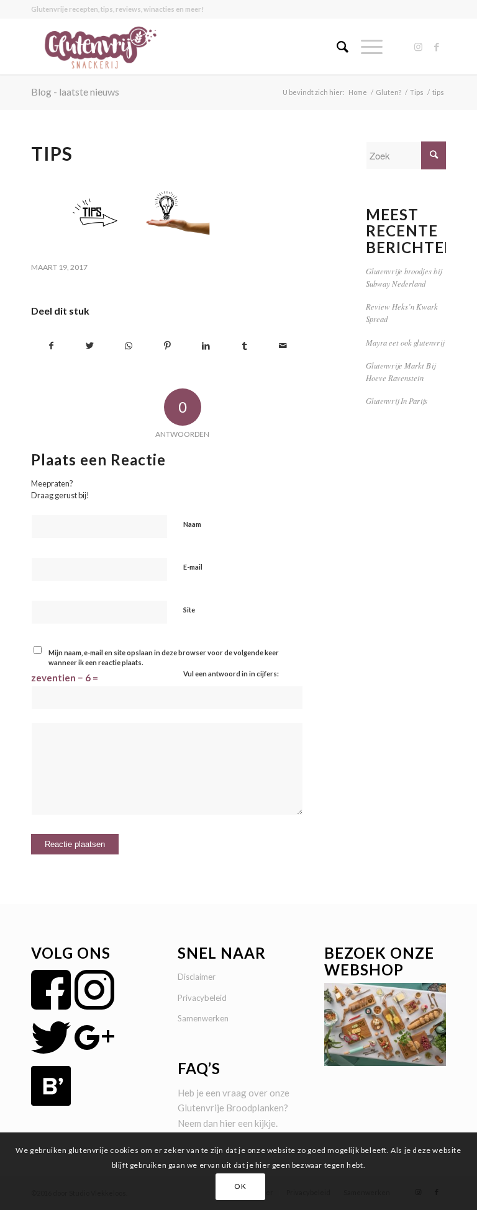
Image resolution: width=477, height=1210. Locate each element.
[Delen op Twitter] (90, 346)
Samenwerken (203, 1018)
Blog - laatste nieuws (75, 91)
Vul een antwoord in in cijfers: (231, 674)
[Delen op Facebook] (51, 346)
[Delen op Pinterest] (167, 346)
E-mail (192, 567)
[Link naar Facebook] (436, 46)
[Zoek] (336, 46)
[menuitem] (336, 46)
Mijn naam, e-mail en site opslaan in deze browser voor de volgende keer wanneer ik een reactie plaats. (163, 657)
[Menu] (365, 46)
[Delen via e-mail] (283, 346)
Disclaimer (197, 977)
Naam (192, 524)
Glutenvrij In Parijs (396, 400)
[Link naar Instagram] (418, 46)
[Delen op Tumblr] (244, 346)
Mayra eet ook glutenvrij (405, 342)
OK (240, 1186)
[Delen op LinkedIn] (206, 346)
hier (228, 1123)
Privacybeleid (202, 998)
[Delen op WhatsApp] (128, 346)
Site (189, 610)
